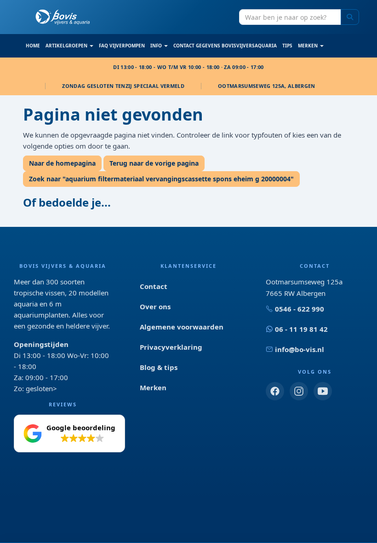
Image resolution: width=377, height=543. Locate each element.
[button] (69, 433)
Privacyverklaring (171, 347)
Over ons (155, 306)
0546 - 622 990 (299, 308)
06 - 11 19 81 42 (301, 329)
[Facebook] (275, 391)
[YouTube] (323, 391)
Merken (153, 387)
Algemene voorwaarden (181, 326)
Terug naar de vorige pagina (154, 163)
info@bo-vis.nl (299, 349)
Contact (153, 286)
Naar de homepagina (62, 163)
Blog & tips (158, 367)
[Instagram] (299, 391)
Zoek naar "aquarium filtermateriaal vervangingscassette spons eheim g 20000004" (161, 178)
